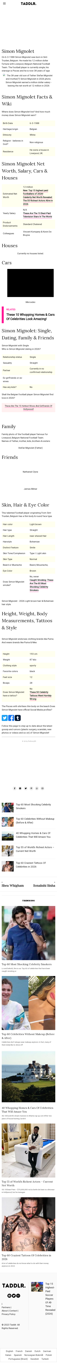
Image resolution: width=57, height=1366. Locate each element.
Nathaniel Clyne (30, 471)
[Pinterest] (31, 788)
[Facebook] (15, 788)
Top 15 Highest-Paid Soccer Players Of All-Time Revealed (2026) (50, 1298)
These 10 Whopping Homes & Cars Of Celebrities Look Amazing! (30, 317)
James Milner (30, 489)
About (5, 1310)
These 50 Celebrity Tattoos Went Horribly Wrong (40, 695)
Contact (13, 1310)
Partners (6, 1307)
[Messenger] (20, 788)
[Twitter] (26, 788)
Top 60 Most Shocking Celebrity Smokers (27, 964)
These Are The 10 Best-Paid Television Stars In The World (37, 215)
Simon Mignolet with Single (15, 345)
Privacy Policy (8, 1314)
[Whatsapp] (37, 788)
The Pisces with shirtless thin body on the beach (26, 706)
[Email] (42, 788)
